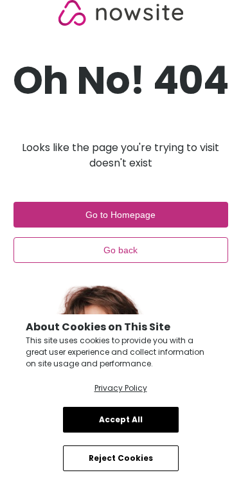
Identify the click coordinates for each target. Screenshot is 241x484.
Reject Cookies (121, 458)
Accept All (121, 419)
